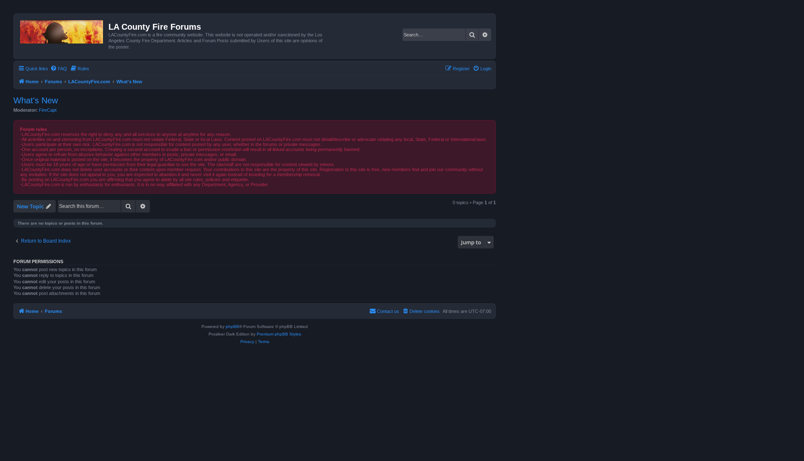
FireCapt (48, 110)
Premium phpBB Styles (279, 334)
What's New (35, 100)
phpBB (232, 326)
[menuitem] (58, 69)
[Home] (62, 30)
